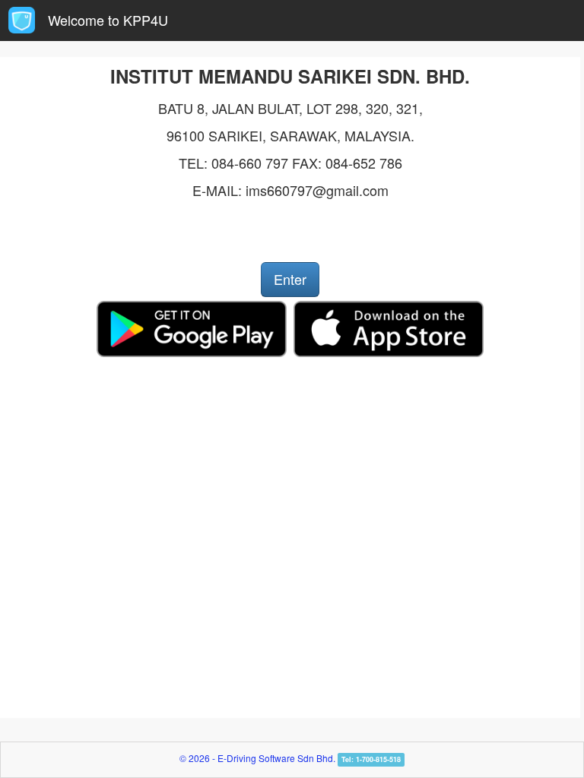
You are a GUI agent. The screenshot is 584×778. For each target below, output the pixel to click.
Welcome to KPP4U (108, 20)
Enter (290, 279)
